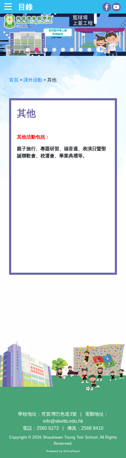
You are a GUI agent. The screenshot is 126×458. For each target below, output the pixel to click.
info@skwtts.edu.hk (63, 421)
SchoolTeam (71, 451)
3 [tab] (45, 50)
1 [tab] (28, 50)
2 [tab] (37, 50)
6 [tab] (72, 50)
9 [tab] (98, 50)
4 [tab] (54, 50)
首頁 (13, 79)
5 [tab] (63, 50)
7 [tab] (81, 50)
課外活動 (32, 79)
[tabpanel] (63, 35)
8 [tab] (89, 50)
